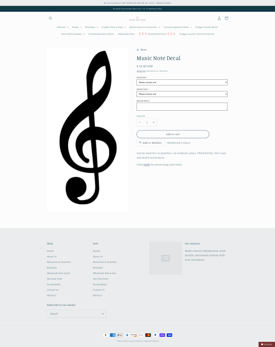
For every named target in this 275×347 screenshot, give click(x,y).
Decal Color (142, 89)
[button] (50, 18)
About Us (52, 256)
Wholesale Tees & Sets (59, 273)
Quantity (141, 116)
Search (50, 250)
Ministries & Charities (59, 261)
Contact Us (53, 289)
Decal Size (141, 77)
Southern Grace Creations (132, 341)
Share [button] (144, 49)
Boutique (52, 267)
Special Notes (143, 100)
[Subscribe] (102, 314)
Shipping (141, 71)
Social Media (54, 284)
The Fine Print (54, 278)
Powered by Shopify (151, 341)
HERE (146, 164)
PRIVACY (51, 295)
